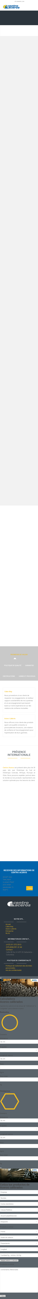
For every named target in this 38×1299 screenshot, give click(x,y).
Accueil (8, 924)
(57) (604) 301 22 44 (14, 947)
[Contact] (4, 949)
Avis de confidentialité (13, 970)
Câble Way (9, 926)
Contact (9, 949)
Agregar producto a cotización (9, 1260)
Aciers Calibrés (11, 929)
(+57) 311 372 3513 (13, 944)
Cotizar (3, 1296)
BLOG (8, 933)
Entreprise (9, 931)
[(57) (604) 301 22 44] (4, 947)
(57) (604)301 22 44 (19, 1)
